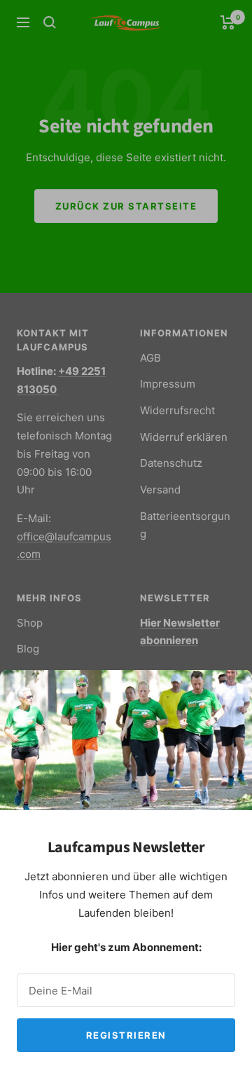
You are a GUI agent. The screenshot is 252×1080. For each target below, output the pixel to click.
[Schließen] (230, 692)
